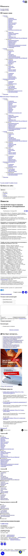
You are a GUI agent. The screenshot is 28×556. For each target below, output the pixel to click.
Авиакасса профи (12, 61)
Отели (9, 52)
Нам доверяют (11, 87)
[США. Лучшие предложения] (11, 366)
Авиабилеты (11, 51)
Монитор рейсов (12, 70)
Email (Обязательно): (7, 302)
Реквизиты (10, 26)
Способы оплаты (12, 55)
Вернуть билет (11, 44)
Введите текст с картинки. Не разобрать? (13, 318)
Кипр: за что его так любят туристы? (11, 346)
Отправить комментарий (6, 321)
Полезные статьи (12, 34)
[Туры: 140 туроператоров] (7, 386)
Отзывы (10, 28)
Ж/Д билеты (11, 54)
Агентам (5, 48)
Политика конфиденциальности (17, 550)
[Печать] (24, 211)
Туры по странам (12, 69)
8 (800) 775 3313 (5, 10)
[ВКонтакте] (1, 290)
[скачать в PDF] (25, 211)
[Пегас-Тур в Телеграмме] (26, 292)
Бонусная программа (13, 92)
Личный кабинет (5, 96)
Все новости (3, 428)
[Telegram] (3, 290)
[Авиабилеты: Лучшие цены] (11, 385)
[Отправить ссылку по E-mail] (26, 211)
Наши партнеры (11, 24)
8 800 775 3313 (4, 523)
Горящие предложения (13, 33)
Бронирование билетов (13, 40)
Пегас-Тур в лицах (12, 22)
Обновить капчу (22, 318)
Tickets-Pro (10, 60)
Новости (10, 21)
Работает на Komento (14, 329)
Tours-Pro (10, 63)
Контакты (10, 20)
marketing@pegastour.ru (15, 539)
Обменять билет (11, 42)
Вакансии (10, 27)
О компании (11, 18)
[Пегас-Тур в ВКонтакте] (2, 544)
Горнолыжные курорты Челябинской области (13, 340)
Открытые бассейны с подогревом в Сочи (12, 341)
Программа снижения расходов (15, 90)
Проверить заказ (14, 96)
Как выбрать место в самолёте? (10, 347)
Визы (9, 35)
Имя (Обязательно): (7, 299)
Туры (9, 53)
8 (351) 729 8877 (5, 9)
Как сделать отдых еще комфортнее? (11, 344)
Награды (10, 25)
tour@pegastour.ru (10, 536)
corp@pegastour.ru (22, 537)
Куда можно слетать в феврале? (10, 339)
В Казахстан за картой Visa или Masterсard (17, 38)
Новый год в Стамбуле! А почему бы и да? (12, 342)
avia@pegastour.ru (4, 279)
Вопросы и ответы (12, 41)
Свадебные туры (12, 36)
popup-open (5, 94)
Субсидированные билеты (14, 46)
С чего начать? (11, 86)
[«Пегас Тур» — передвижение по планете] (6, 3)
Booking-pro (11, 62)
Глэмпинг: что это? (7, 343)
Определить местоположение (19, 317)
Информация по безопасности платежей (17, 45)
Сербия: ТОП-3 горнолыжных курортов (12, 337)
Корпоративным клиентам (9, 79)
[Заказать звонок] (3, 553)
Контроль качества (12, 19)
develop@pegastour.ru (13, 538)
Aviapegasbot (11, 47)
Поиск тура (10, 32)
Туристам (5, 15)
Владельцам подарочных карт (15, 29)
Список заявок (11, 67)
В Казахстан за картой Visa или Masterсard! (12, 336)
